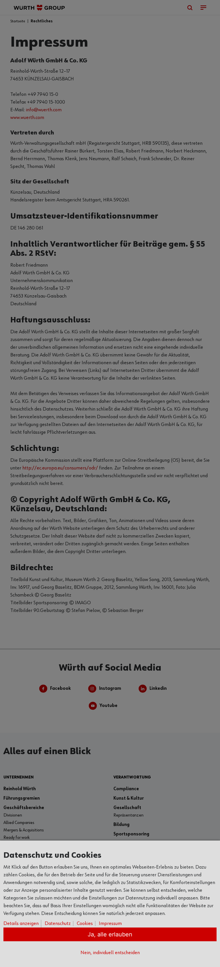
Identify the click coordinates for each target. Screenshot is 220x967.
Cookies (85, 923)
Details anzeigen (21, 923)
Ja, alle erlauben (110, 934)
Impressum (110, 923)
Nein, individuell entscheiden (110, 952)
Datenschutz (58, 923)
